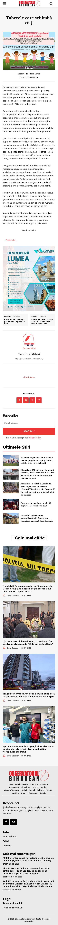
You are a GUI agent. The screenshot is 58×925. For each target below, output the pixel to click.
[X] (26, 400)
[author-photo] (4, 595)
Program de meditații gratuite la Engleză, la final (14, 321)
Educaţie (7, 890)
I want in (27, 431)
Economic (7, 877)
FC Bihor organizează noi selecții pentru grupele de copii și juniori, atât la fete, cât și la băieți (37, 460)
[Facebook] (19, 400)
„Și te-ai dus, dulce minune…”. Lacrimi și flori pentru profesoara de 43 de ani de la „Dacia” (28, 642)
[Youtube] (13, 822)
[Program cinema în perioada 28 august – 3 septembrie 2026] (11, 504)
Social (29, 68)
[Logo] (29, 3)
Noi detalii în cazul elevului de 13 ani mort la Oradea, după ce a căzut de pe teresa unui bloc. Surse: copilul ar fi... (27, 589)
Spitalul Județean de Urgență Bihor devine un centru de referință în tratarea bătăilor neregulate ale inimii (28, 749)
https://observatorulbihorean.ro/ (29, 359)
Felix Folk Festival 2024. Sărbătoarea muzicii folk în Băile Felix (42, 321)
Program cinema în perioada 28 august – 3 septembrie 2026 (36, 504)
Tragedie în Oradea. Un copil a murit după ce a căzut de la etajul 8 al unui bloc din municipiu (29, 695)
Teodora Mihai (33, 74)
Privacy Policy (34, 438)
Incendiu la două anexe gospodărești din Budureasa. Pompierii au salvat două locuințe (37, 518)
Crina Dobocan (13, 596)
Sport (5, 864)
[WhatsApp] (39, 400)
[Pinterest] (32, 400)
